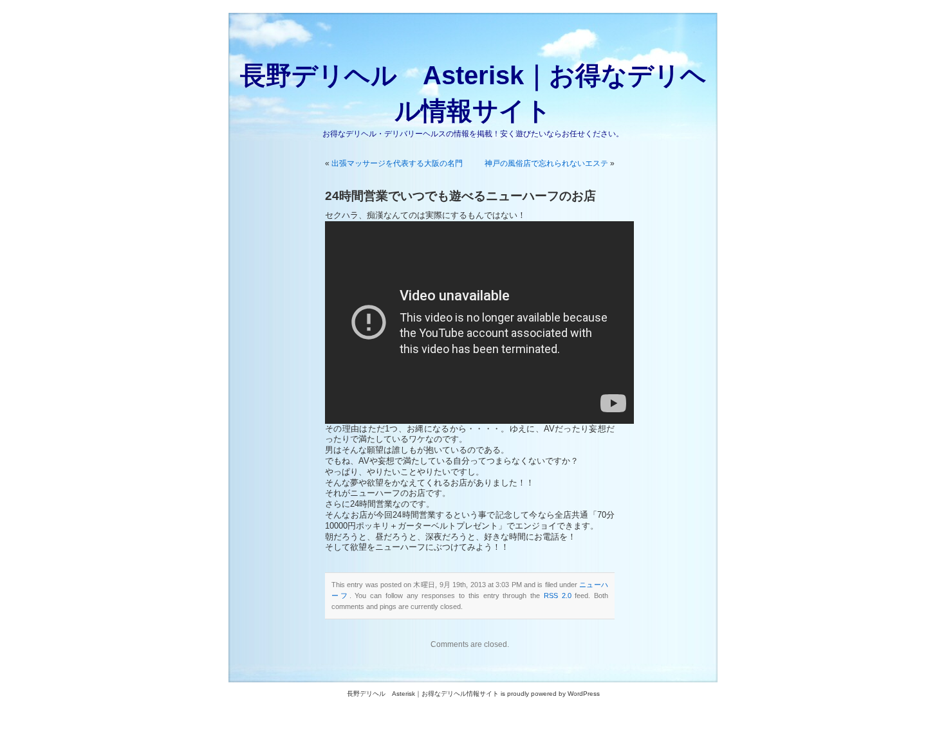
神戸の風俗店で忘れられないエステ (546, 163)
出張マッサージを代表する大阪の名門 (397, 163)
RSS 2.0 (557, 595)
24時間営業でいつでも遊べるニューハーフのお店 (460, 196)
